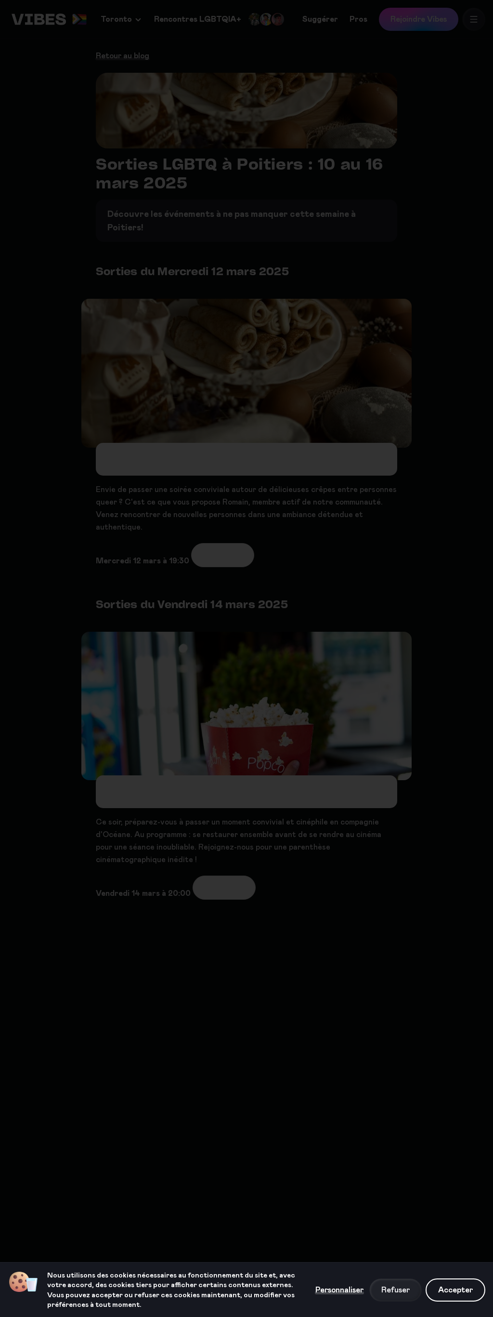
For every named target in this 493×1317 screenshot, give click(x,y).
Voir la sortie (222, 555)
